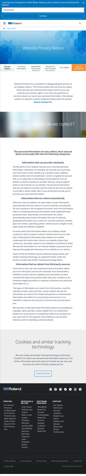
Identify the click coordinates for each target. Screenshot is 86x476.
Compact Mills (27, 426)
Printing (7, 401)
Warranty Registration (60, 461)
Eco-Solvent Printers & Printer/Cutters (10, 408)
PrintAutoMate (43, 415)
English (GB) (8, 466)
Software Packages (42, 402)
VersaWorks (42, 407)
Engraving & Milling (27, 402)
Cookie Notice (43, 374)
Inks (5, 429)
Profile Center (58, 432)
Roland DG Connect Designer (41, 420)
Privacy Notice (11, 28)
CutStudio (41, 426)
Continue (43, 16)
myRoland (57, 413)
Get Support (58, 405)
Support (57, 401)
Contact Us (77, 461)
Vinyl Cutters (27, 407)
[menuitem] (80, 23)
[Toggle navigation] (4, 23)
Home (4, 28)
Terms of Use (41, 461)
